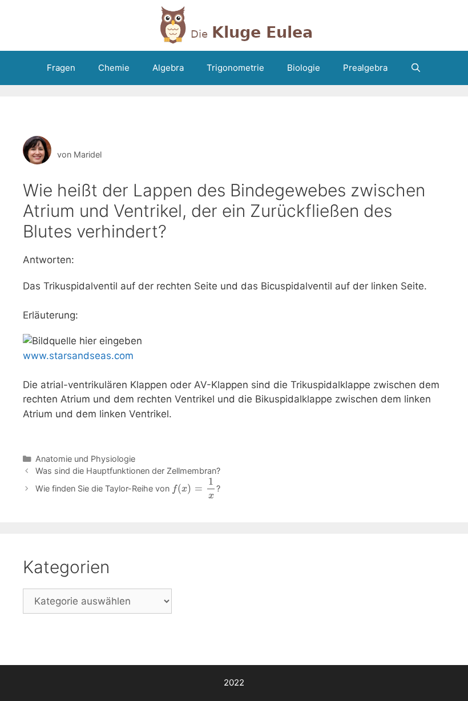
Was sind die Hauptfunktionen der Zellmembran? (127, 471)
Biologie (303, 67)
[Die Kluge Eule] (234, 24)
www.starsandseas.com (78, 355)
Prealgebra (365, 67)
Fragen (61, 67)
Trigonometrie (235, 67)
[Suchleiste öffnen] (416, 68)
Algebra (168, 67)
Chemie (114, 67)
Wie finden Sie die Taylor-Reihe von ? (127, 488)
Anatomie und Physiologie (85, 459)
